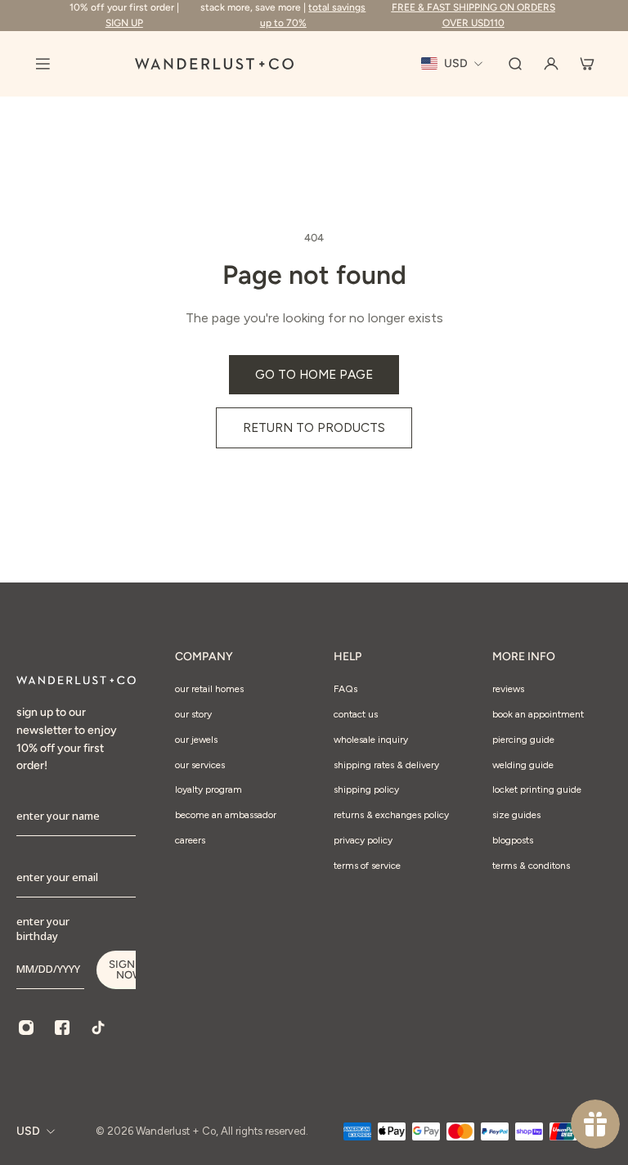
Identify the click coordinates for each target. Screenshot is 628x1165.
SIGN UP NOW (130, 969)
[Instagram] (26, 1028)
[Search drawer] (515, 63)
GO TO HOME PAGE (314, 374)
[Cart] (587, 63)
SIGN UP (124, 23)
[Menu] (42, 63)
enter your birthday (43, 928)
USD (28, 1131)
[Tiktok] (98, 1028)
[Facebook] (62, 1028)
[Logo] (214, 63)
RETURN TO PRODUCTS (314, 427)
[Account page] (551, 63)
